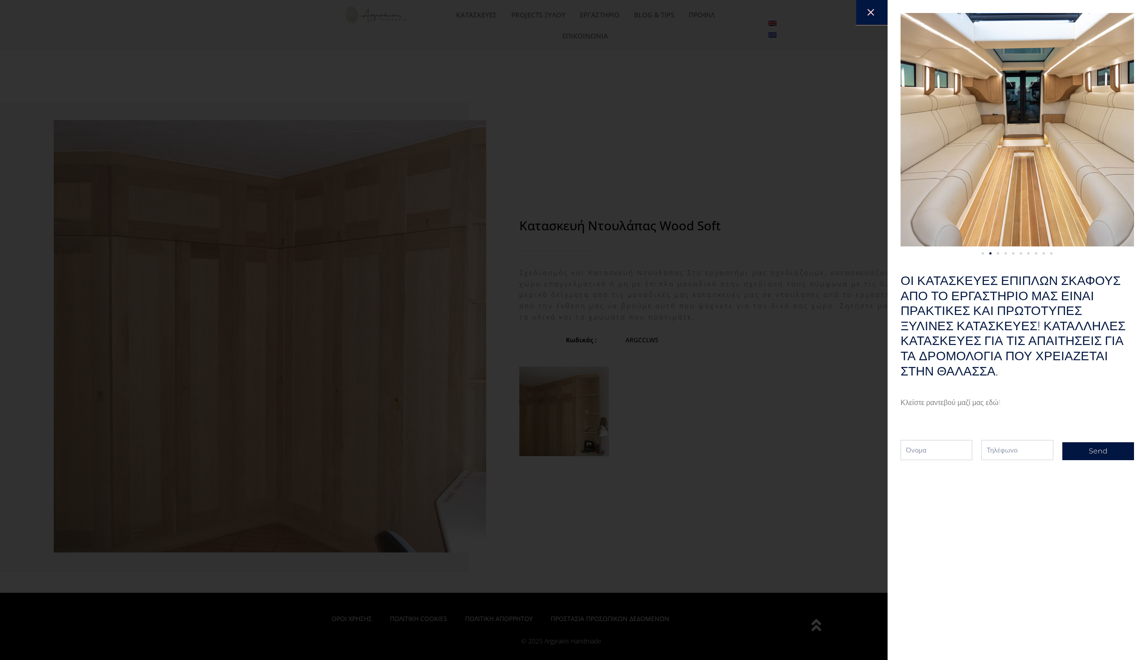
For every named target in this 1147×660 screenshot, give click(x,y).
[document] (573, 330)
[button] (983, 253)
